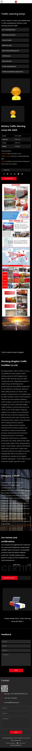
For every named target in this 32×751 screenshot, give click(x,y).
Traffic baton (6, 56)
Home (3, 20)
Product (9, 20)
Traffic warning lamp (9, 23)
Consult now (9, 178)
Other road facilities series (21, 20)
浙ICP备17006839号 (15, 745)
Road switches (7, 61)
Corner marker (7, 40)
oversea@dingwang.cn (11, 702)
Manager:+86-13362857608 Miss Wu (16, 694)
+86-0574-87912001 (10, 698)
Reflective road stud (8, 35)
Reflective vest (7, 45)
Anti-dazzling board (8, 30)
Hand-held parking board (10, 51)
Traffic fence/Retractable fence (12, 72)
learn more (16, 565)
